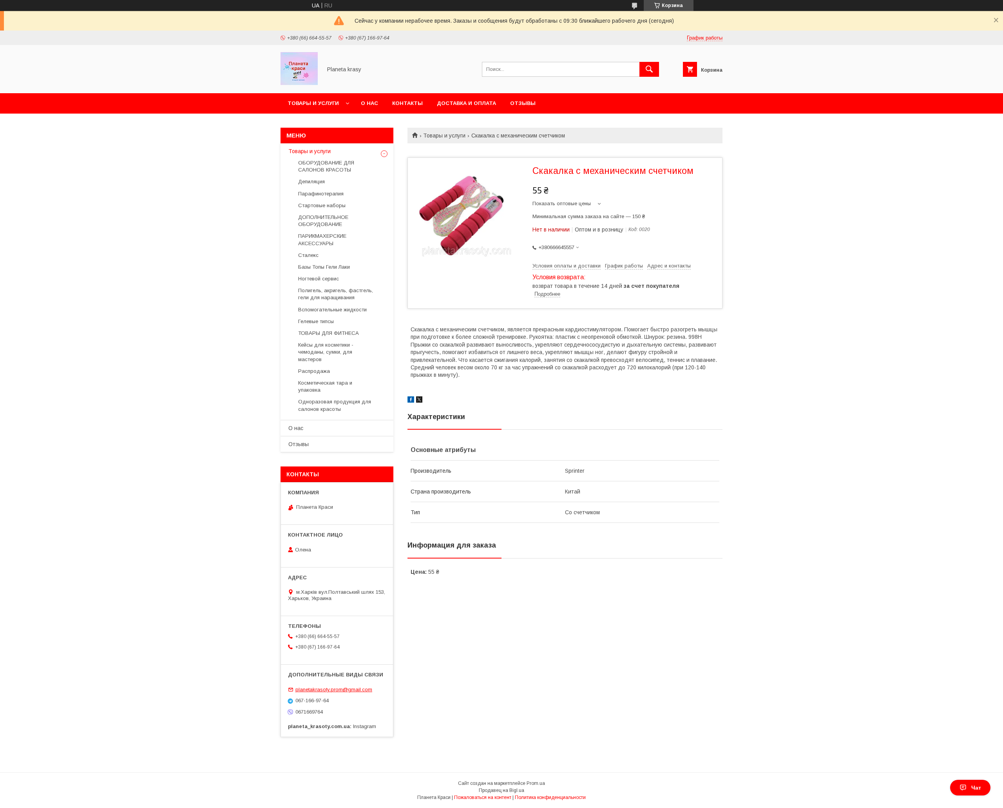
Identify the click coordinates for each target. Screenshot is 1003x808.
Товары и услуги (313, 103)
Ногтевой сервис (318, 279)
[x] (419, 401)
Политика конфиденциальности (550, 797)
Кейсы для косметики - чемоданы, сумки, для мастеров (325, 352)
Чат (976, 788)
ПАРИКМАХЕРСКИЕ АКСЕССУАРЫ (322, 239)
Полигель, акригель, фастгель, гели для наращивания (335, 293)
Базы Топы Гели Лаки (324, 267)
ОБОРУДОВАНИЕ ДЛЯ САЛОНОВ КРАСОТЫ (326, 166)
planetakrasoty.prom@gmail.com (333, 689)
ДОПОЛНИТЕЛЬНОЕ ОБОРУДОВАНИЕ (323, 220)
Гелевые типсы (316, 321)
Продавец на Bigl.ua (501, 790)
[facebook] (410, 401)
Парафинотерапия (321, 194)
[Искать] (649, 69)
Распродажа (314, 371)
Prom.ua (536, 783)
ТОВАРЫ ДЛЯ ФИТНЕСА (328, 333)
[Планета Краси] (299, 83)
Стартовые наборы (322, 205)
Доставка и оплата (466, 103)
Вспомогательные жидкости (332, 310)
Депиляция (311, 181)
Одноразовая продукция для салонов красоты (334, 405)
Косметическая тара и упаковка (325, 386)
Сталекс (308, 255)
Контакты (407, 103)
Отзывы (523, 103)
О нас (369, 103)
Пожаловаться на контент (482, 797)
